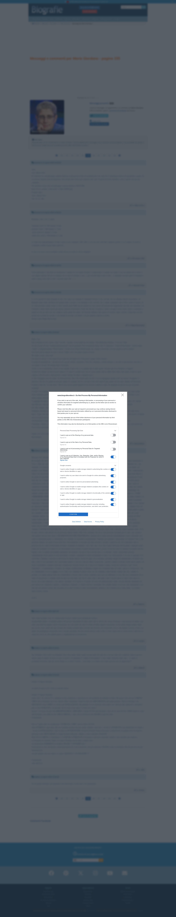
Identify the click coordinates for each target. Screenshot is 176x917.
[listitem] (88, 431)
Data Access (88, 521)
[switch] (113, 435)
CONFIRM (73, 514)
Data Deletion (76, 521)
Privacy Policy (99, 521)
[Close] (123, 396)
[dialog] (88, 458)
